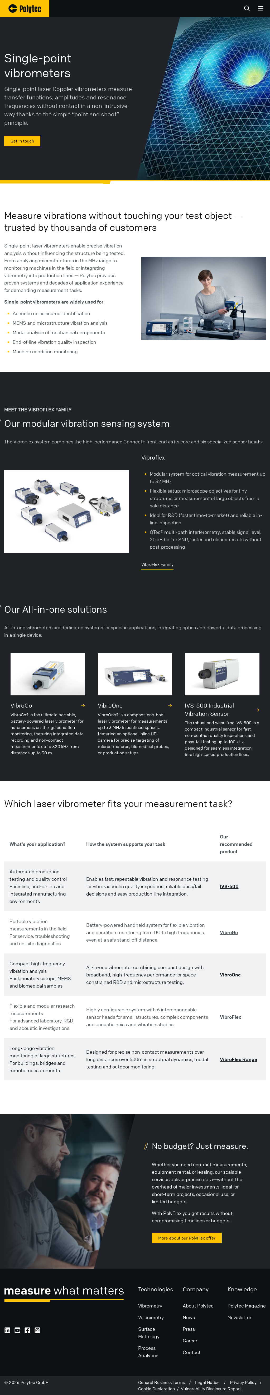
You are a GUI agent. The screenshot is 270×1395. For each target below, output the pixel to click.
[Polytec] (24, 8)
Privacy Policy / (246, 1382)
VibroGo (229, 932)
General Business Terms (163, 1382)
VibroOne (230, 975)
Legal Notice (209, 1382)
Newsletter (239, 1317)
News (189, 1317)
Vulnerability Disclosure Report (211, 1388)
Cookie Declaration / (159, 1388)
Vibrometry (150, 1306)
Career (190, 1340)
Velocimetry (151, 1317)
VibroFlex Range (238, 1059)
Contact (192, 1352)
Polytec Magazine (247, 1306)
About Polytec (198, 1306)
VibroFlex (230, 1017)
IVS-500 (229, 886)
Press (189, 1329)
